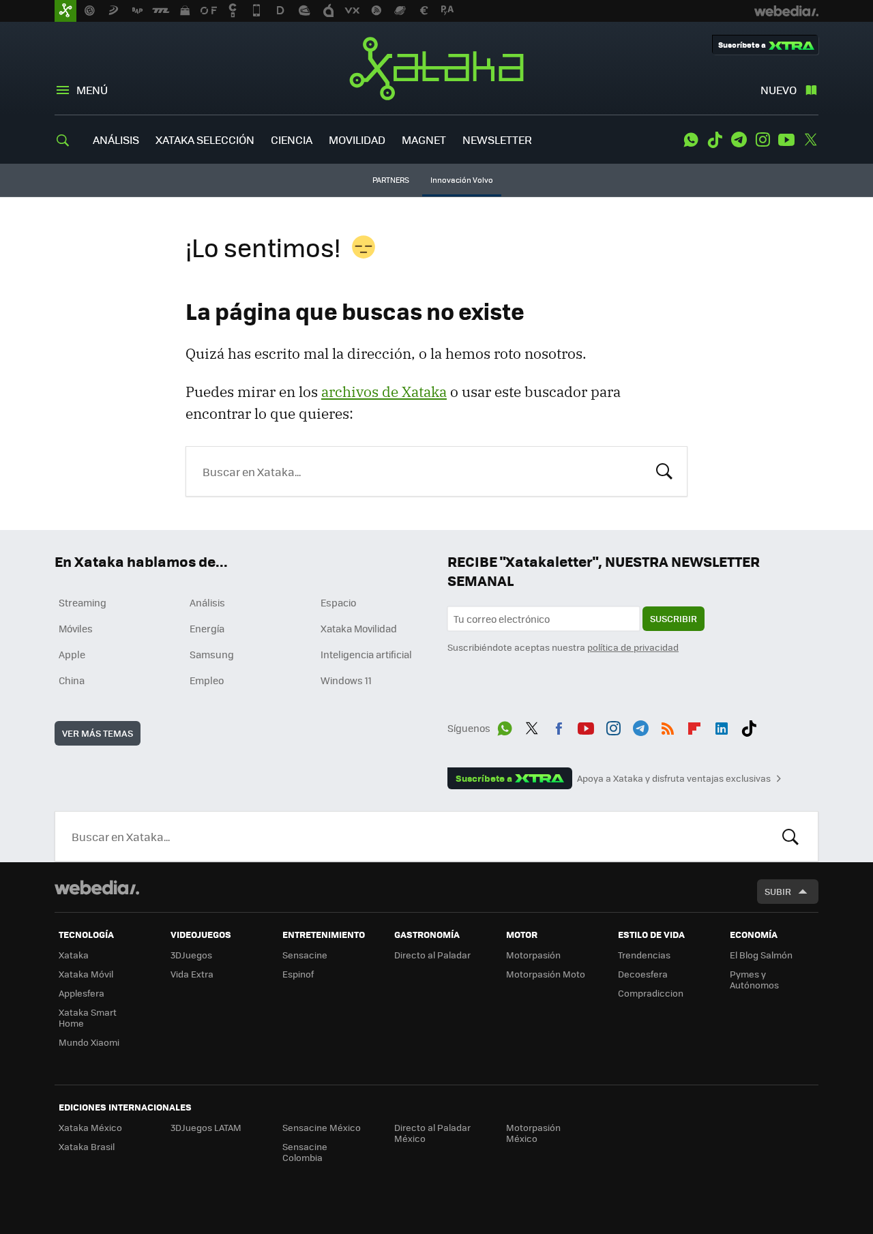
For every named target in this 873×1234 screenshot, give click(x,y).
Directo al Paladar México (432, 1133)
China (72, 680)
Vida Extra (192, 973)
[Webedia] (97, 887)
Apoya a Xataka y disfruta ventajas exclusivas (674, 778)
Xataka (436, 68)
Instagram (762, 140)
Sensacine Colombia (304, 1152)
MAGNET (424, 139)
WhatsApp (691, 140)
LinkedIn (722, 726)
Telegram (738, 140)
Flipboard (694, 726)
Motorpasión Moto (545, 973)
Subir (778, 891)
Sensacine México (321, 1127)
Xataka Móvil (86, 973)
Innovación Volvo (461, 180)
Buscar (664, 470)
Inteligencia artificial (366, 654)
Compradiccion (650, 992)
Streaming (82, 602)
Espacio (338, 602)
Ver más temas (97, 732)
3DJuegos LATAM (206, 1127)
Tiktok (715, 140)
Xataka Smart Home (88, 1017)
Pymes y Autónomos (754, 979)
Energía (207, 628)
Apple (72, 654)
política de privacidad (633, 647)
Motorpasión (533, 954)
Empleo (207, 680)
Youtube (786, 140)
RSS (668, 726)
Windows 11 (346, 680)
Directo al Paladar (432, 954)
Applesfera (81, 992)
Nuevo (778, 90)
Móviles (76, 628)
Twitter (810, 140)
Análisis (207, 602)
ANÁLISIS (116, 139)
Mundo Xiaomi (89, 1041)
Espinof (298, 973)
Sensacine (304, 954)
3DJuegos (191, 954)
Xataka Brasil (87, 1146)
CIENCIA (291, 139)
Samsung (212, 654)
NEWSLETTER (497, 139)
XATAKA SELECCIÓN (205, 139)
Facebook (558, 726)
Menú (92, 90)
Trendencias (644, 954)
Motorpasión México (533, 1133)
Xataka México (90, 1127)
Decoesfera (643, 973)
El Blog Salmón (761, 954)
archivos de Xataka (384, 391)
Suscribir (673, 618)
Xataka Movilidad (359, 628)
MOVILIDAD (357, 139)
